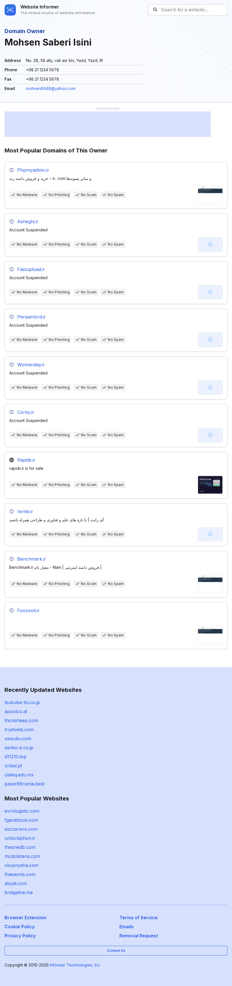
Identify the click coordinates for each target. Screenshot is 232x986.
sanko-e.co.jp (19, 747)
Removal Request (138, 935)
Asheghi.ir (27, 221)
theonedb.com (20, 847)
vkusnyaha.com (21, 865)
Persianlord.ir (31, 317)
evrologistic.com (22, 811)
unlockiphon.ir (20, 838)
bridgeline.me (19, 892)
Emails (126, 926)
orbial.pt (13, 765)
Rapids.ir (26, 460)
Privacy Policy (20, 935)
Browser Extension (25, 917)
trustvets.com (19, 729)
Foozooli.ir (28, 610)
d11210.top (16, 756)
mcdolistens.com (22, 856)
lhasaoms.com (20, 874)
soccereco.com (21, 829)
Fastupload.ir (31, 269)
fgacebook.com (21, 820)
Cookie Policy (20, 926)
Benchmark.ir (31, 559)
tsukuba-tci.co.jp (22, 702)
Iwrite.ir (25, 511)
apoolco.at (16, 711)
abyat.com (16, 883)
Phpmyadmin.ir (33, 170)
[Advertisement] (107, 124)
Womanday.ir (31, 364)
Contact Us (116, 950)
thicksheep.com (21, 720)
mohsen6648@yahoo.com (51, 88)
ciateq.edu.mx (19, 775)
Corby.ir (25, 412)
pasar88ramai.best (24, 784)
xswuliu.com (18, 738)
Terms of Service (138, 917)
